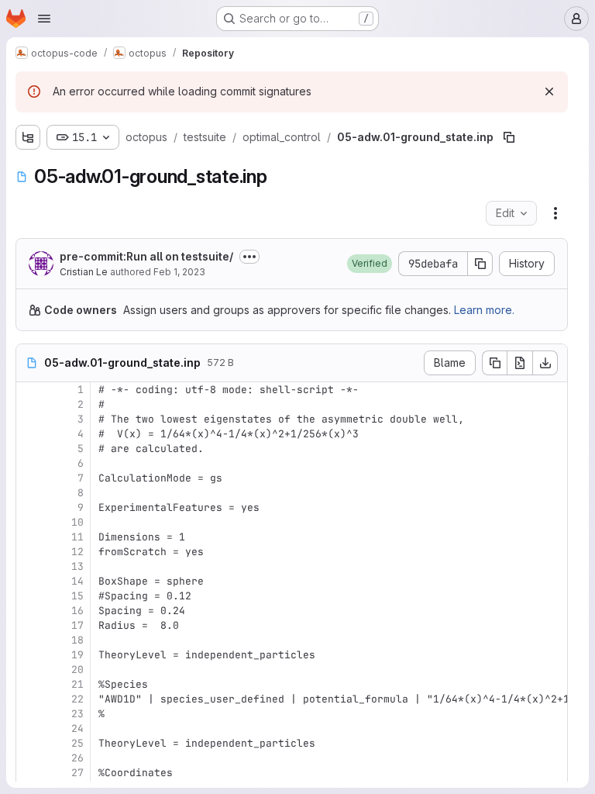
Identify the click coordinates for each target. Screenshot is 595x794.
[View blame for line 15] (29, 596)
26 (77, 758)
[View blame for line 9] (29, 507)
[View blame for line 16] (29, 610)
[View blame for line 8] (29, 492)
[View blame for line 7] (29, 478)
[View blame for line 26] (29, 758)
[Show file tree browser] (27, 137)
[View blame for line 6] (29, 463)
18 (77, 640)
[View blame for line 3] (29, 419)
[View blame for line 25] (29, 743)
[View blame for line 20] (29, 669)
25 (77, 743)
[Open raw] (519, 362)
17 (77, 625)
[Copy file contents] (494, 362)
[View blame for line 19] (29, 654)
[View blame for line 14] (29, 581)
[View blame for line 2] (29, 404)
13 (77, 566)
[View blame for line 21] (29, 684)
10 (77, 522)
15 (77, 595)
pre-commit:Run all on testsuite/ (146, 256)
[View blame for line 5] (29, 448)
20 (77, 669)
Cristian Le (84, 272)
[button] (369, 263)
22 (77, 699)
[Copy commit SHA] (480, 263)
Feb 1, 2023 (179, 272)
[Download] (545, 362)
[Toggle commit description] (249, 257)
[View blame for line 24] (29, 728)
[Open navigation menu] (44, 18)
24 (77, 728)
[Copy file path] (509, 137)
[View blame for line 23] (29, 713)
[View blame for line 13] (29, 566)
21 (77, 684)
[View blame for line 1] (29, 389)
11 (77, 537)
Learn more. (484, 309)
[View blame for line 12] (29, 551)
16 (77, 610)
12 (77, 551)
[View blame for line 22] (29, 699)
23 (77, 713)
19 (77, 654)
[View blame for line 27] (29, 772)
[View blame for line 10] (29, 522)
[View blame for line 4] (29, 433)
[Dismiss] (549, 91)
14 (77, 581)
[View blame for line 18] (29, 640)
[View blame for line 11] (29, 537)
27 (77, 772)
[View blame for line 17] (29, 625)
